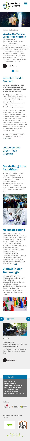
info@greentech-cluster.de (14, 393)
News (10, 319)
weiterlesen (11, 66)
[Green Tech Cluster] (11, 9)
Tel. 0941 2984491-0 (11, 391)
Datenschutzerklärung (15, 436)
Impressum (14, 434)
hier (4, 191)
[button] (13, 71)
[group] (15, 342)
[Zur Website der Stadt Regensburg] (6, 406)
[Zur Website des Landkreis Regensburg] (15, 406)
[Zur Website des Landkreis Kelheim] (23, 406)
